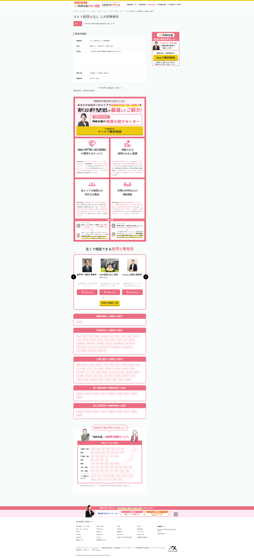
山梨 (97, 456)
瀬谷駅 (112, 365)
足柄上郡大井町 (129, 343)
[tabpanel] (87, 277)
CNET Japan (100, 526)
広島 (92, 467)
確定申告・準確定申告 (92, 393)
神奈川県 (79, 322)
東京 (92, 452)
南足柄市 (131, 340)
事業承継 (119, 393)
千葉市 (120, 479)
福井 (116, 456)
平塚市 (124, 336)
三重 (107, 460)
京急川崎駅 (80, 376)
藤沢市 (91, 336)
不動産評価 (111, 393)
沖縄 (127, 471)
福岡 (92, 471)
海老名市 (92, 340)
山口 (102, 467)
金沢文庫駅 (120, 372)
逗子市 (119, 340)
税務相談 (79, 397)
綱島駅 (105, 372)
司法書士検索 (162, 4)
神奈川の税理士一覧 (110, 303)
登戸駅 (95, 376)
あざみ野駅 (80, 372)
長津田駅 (124, 365)
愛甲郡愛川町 (92, 351)
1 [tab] (103, 297)
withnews (78, 537)
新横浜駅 (99, 365)
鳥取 (107, 467)
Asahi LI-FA (140, 534)
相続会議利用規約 (107, 548)
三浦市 (125, 340)
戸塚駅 (106, 365)
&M (77, 529)
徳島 (121, 467)
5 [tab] (113, 297)
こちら (118, 485)
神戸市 (125, 476)
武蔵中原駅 (125, 376)
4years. (139, 526)
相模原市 (97, 336)
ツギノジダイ (141, 531)
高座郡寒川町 (91, 343)
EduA (77, 531)
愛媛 (126, 467)
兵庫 (97, 463)
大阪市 (99, 476)
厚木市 (112, 336)
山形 (117, 449)
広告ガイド (86, 550)
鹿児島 (122, 471)
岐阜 (102, 460)
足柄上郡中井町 (103, 347)
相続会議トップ (131, 4)
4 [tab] (111, 297)
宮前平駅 (117, 376)
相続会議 (139, 529)
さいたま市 (106, 479)
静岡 (97, 460)
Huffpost (99, 531)
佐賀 (97, 471)
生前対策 (103, 393)
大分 (111, 471)
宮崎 (116, 471)
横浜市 (79, 336)
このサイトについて (82, 548)
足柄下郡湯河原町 (127, 347)
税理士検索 (152, 4)
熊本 (107, 471)
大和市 (79, 340)
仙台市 (99, 479)
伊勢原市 (85, 340)
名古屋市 (106, 476)
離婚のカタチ (80, 540)
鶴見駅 (118, 365)
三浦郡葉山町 (81, 343)
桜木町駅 (108, 368)
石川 (111, 456)
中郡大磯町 (100, 343)
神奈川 (98, 452)
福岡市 (119, 476)
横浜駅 (79, 365)
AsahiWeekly (161, 533)
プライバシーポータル (158, 548)
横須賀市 (105, 336)
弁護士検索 (142, 4)
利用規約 (110, 88)
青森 (98, 449)
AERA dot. (100, 534)
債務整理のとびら (102, 540)
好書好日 (119, 531)
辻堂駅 (133, 376)
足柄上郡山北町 (92, 347)
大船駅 (114, 379)
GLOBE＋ (120, 529)
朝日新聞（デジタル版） (83, 526)
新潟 (92, 456)
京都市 (131, 476)
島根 (111, 467)
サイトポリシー (95, 548)
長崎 (102, 471)
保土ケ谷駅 (112, 372)
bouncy (99, 537)
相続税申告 (80, 393)
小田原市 (136, 336)
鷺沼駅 (137, 372)
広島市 (93, 479)
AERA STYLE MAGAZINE (124, 537)
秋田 (108, 449)
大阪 (92, 463)
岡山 (97, 467)
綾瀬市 (113, 340)
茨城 (113, 452)
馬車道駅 (100, 368)
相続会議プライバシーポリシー (124, 548)
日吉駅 (132, 368)
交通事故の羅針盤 (142, 537)
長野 (102, 456)
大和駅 (120, 379)
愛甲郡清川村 (102, 351)
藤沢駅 (86, 379)
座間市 (118, 336)
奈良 (107, 463)
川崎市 (85, 336)
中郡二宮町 (108, 343)
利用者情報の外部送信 (142, 548)
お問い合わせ (96, 550)
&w (81, 529)
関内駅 (85, 365)
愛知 (92, 460)
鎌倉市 (130, 336)
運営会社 (79, 550)
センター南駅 (81, 368)
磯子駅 (131, 365)
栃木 (117, 452)
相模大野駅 (93, 379)
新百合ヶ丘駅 (103, 376)
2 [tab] (106, 297)
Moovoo (78, 534)
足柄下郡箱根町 (115, 347)
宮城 (113, 449)
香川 (116, 467)
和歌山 (117, 463)
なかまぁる (120, 534)
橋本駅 (101, 379)
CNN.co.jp (99, 529)
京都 (102, 463)
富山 (107, 456)
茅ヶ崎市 (100, 340)
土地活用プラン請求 (175, 4)
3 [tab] (108, 297)
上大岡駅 (91, 365)
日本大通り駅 (116, 368)
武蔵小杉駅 (129, 372)
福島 (122, 449)
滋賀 (111, 463)
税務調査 (126, 393)
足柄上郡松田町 (81, 347)
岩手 (103, 449)
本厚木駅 (107, 379)
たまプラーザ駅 (90, 372)
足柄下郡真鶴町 (81, 351)
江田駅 (137, 365)
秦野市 (107, 340)
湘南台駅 (79, 379)
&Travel (85, 529)
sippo (118, 526)
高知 (130, 467)
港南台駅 (125, 368)
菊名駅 (99, 372)
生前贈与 (133, 393)
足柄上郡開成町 (118, 343)
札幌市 (113, 476)
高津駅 (111, 376)
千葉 (108, 452)
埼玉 (103, 452)
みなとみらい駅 (91, 368)
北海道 (93, 449)
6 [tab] (115, 297)
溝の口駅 (88, 376)
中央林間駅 (127, 379)
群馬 (122, 452)
